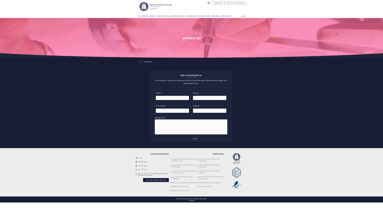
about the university (225, 16)
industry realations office (204, 16)
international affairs (191, 16)
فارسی (243, 16)
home (139, 16)
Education (152, 16)
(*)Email (158, 93)
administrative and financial (177, 16)
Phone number (160, 106)
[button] (208, 2)
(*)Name (196, 93)
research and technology (163, 16)
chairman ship (144, 16)
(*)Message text (160, 118)
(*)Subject (196, 106)
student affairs (215, 16)
